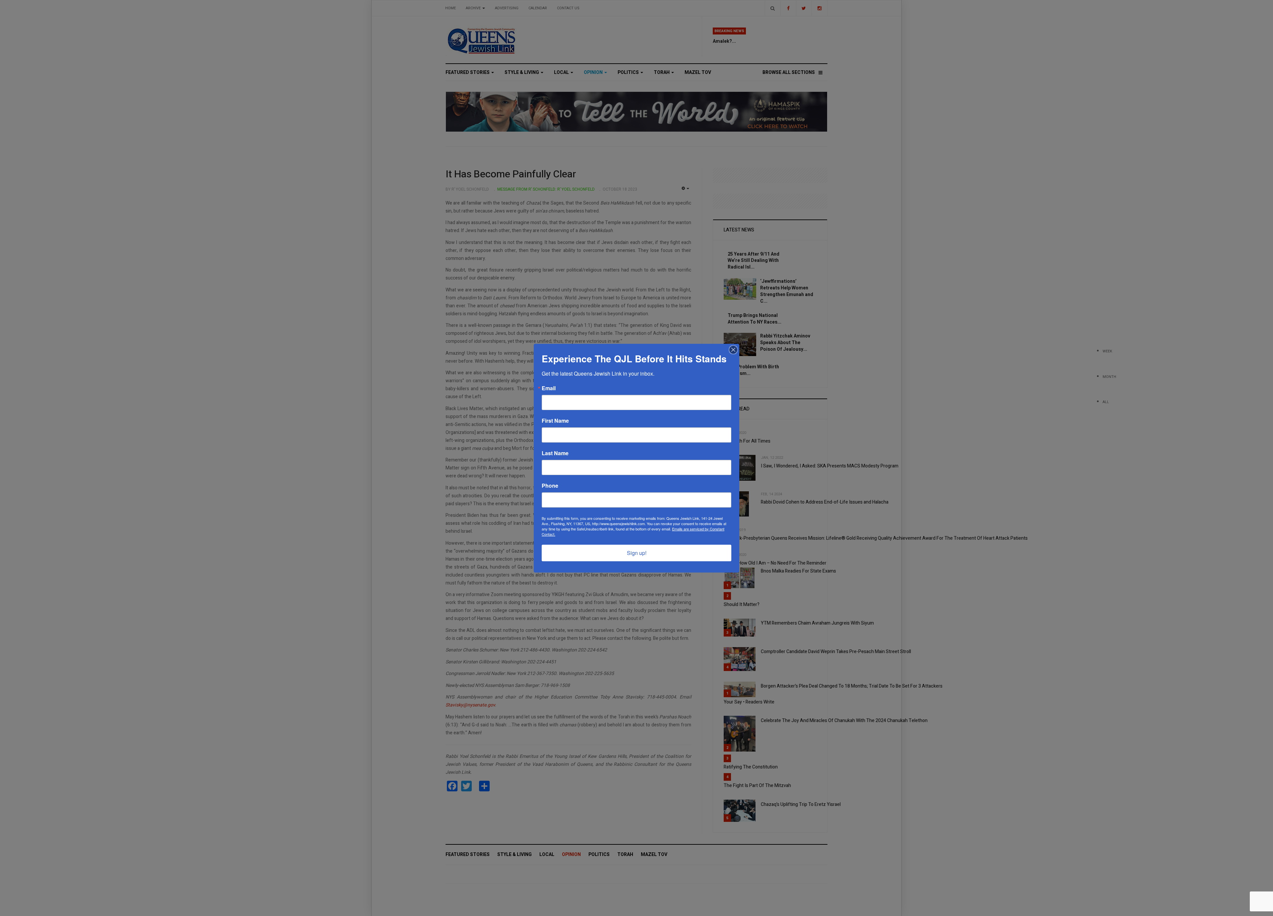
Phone (550, 485)
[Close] (733, 350)
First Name (555, 420)
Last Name (555, 453)
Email (549, 388)
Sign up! (636, 553)
